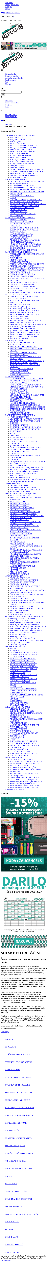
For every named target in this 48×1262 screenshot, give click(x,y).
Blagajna (8, 7)
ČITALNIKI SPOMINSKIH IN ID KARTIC (26, 447)
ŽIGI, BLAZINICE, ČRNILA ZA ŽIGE (24, 202)
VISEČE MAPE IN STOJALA (21, 149)
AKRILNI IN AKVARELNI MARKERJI (25, 240)
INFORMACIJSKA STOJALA (21, 399)
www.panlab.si (6, 1260)
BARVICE (14, 649)
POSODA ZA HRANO (18, 634)
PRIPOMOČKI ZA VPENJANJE (22, 173)
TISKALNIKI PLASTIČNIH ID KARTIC (25, 427)
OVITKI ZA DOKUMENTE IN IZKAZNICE (26, 169)
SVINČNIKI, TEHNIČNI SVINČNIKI (24, 667)
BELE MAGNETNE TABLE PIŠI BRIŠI (25, 296)
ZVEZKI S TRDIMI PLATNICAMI (23, 286)
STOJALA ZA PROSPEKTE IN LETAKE (25, 320)
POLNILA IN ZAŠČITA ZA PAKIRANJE (25, 522)
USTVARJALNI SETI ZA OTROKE (23, 779)
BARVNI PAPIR (16, 258)
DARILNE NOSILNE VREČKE (22, 759)
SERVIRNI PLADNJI (18, 636)
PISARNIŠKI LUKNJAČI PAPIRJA (23, 186)
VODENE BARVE (17, 715)
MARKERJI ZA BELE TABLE (21, 234)
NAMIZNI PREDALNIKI (19, 184)
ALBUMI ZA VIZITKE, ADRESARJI (24, 175)
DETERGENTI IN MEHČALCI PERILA (25, 586)
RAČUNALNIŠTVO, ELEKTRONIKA (20, 415)
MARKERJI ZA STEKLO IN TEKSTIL (24, 725)
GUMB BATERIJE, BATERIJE (21, 481)
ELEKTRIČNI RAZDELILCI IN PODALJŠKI (27, 467)
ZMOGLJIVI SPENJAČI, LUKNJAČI (24, 363)
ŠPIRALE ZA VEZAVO (19, 339)
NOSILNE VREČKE (17, 542)
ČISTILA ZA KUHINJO (19, 584)
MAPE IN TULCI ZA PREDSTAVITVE (25, 330)
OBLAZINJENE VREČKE (20, 510)
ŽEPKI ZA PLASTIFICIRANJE (21, 369)
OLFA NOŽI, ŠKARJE (18, 572)
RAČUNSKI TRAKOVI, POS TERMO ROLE (27, 278)
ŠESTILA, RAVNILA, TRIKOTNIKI (23, 250)
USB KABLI (14, 459)
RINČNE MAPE (16, 141)
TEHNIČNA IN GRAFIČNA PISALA (24, 230)
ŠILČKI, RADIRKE (17, 248)
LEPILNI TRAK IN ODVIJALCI (22, 196)
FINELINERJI (15, 226)
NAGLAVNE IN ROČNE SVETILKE (24, 787)
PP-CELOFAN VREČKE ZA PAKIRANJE (26, 550)
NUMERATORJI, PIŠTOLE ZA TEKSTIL (25, 554)
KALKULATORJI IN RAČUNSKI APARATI (27, 469)
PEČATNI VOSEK (17, 737)
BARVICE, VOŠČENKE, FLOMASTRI (25, 246)
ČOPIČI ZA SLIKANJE (18, 729)
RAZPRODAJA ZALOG (14, 789)
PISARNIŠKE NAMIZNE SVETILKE (24, 381)
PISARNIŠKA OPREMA (14, 377)
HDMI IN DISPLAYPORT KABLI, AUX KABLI (28, 461)
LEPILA (13, 198)
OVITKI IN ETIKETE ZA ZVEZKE (23, 663)
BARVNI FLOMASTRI (18, 727)
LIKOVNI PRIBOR (17, 657)
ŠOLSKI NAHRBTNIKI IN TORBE (23, 691)
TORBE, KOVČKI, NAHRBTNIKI (23, 326)
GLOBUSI (14, 699)
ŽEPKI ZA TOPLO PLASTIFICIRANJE (25, 334)
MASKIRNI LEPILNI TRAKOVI (22, 566)
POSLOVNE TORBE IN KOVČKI (23, 767)
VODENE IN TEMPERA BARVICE (23, 655)
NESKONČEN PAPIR (18, 260)
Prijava (7, 9)
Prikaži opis (5, 1032)
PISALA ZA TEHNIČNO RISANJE (23, 683)
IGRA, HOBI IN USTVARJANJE (17, 707)
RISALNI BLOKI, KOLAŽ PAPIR (23, 659)
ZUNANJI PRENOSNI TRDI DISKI (23, 441)
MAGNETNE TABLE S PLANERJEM (24, 300)
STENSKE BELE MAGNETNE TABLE (25, 405)
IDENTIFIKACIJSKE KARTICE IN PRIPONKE (28, 324)
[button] (2, 121)
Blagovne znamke (11, 76)
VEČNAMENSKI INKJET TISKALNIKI (25, 421)
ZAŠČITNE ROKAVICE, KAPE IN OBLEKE (27, 608)
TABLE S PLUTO (16, 302)
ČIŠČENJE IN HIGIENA (14, 576)
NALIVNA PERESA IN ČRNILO (22, 665)
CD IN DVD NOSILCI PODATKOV (23, 449)
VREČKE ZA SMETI (18, 644)
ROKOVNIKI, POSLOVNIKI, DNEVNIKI (26, 761)
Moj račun (9, 3)
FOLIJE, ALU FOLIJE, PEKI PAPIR (23, 632)
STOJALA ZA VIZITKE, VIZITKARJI (24, 206)
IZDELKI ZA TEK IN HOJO (20, 755)
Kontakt (8, 84)
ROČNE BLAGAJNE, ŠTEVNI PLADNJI (25, 385)
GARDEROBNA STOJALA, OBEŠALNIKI (26, 379)
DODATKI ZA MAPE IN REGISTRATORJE (26, 171)
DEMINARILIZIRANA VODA (21, 592)
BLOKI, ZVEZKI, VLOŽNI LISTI (22, 284)
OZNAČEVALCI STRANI (20, 272)
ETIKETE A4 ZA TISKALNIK (21, 536)
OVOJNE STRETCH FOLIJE (21, 518)
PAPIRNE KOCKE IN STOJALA (22, 274)
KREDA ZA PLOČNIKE (19, 749)
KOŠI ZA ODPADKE (18, 612)
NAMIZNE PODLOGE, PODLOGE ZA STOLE (28, 204)
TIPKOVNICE (15, 431)
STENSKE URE (16, 401)
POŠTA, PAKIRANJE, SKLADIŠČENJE (20, 494)
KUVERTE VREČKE (18, 568)
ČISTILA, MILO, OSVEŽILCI (21, 642)
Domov (8, 124)
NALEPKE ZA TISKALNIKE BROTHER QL (27, 361)
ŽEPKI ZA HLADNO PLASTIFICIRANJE (26, 332)
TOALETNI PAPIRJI (18, 596)
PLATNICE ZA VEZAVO (19, 375)
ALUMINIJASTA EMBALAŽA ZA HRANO (26, 630)
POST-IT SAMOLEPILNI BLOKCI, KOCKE (26, 270)
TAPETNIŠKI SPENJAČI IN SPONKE (24, 753)
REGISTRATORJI (16, 137)
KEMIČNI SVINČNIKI (18, 220)
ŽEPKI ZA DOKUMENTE (20, 532)
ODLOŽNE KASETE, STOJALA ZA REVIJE (27, 182)
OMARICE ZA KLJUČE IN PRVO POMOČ (26, 387)
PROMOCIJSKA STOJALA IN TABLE (24, 314)
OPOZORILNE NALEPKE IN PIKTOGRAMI (27, 395)
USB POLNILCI (16, 457)
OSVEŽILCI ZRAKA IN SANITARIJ (24, 580)
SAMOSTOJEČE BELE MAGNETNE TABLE (27, 409)
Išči (3, 95)
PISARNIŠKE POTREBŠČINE (17, 179)
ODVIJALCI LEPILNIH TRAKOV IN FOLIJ (27, 516)
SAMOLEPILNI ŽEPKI (18, 212)
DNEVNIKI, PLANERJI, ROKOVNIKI (24, 288)
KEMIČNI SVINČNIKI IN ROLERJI (23, 679)
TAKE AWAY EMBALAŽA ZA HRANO (25, 628)
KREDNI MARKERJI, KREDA (21, 242)
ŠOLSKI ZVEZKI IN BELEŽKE (22, 661)
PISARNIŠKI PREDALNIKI (20, 397)
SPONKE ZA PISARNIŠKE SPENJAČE (25, 190)
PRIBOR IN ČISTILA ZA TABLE (22, 312)
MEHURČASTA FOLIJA (19, 520)
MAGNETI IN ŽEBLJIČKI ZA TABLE (24, 310)
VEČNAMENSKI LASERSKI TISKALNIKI (26, 419)
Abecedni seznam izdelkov (14, 78)
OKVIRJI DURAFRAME (19, 318)
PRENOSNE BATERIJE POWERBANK (25, 455)
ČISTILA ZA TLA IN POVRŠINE (22, 582)
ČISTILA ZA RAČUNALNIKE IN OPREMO (27, 594)
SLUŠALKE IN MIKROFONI (21, 437)
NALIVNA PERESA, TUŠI (20, 224)
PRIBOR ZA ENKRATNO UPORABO (24, 624)
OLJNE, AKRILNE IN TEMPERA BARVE (26, 713)
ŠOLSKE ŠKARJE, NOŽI (19, 677)
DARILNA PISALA (17, 775)
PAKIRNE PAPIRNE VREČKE (21, 544)
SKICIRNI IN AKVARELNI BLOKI (23, 741)
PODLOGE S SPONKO (19, 153)
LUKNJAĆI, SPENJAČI (19, 703)
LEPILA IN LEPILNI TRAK (20, 671)
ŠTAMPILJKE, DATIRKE (19, 574)
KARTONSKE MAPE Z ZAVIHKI (23, 147)
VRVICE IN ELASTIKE (19, 528)
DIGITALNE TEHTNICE (19, 556)
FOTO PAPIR (15, 256)
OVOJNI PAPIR (16, 290)
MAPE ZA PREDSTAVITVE (20, 155)
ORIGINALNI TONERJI (19, 485)
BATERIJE (14, 367)
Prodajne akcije (10, 80)
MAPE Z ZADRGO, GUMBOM (22, 163)
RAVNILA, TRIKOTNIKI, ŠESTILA (23, 669)
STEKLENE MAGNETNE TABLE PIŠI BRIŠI (27, 407)
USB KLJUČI (15, 443)
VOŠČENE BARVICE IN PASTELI (23, 653)
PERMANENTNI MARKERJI (21, 236)
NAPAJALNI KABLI (18, 465)
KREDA (13, 685)
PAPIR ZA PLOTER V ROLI (20, 262)
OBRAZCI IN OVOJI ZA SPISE (22, 276)
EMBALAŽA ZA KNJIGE (19, 504)
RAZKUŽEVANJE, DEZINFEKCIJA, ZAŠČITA (28, 590)
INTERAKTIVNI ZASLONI (20, 306)
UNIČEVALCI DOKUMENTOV (22, 343)
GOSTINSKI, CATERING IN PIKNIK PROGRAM (24, 616)
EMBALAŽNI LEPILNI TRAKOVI (23, 514)
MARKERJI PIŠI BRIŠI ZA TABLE (23, 308)
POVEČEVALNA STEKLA (20, 751)
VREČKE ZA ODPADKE (19, 610)
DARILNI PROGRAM (13, 757)
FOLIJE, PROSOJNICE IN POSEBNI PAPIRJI (27, 264)
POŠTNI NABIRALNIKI (19, 393)
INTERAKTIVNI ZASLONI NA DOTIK (25, 429)
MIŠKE (12, 433)
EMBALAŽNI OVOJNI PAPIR (21, 524)
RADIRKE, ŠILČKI (17, 673)
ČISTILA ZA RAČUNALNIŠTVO (22, 214)
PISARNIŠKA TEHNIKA (15, 341)
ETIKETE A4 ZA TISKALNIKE (22, 266)
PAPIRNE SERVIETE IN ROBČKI (23, 600)
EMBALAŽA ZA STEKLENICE (22, 508)
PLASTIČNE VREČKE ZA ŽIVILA (23, 638)
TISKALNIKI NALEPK (19, 355)
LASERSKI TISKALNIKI (19, 417)
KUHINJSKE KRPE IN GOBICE (22, 606)
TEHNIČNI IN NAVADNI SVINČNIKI (24, 228)
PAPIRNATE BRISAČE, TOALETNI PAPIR (26, 640)
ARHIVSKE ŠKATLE (18, 157)
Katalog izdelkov (11, 74)
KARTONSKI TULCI (18, 502)
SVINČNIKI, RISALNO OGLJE (22, 711)
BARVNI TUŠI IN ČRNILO (20, 731)
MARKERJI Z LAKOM (19, 238)
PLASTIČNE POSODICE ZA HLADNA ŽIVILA (28, 626)
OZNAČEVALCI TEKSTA (20, 681)
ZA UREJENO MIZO (18, 705)
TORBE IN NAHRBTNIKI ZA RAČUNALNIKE (28, 479)
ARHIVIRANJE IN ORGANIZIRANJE (20, 135)
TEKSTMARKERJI (17, 232)
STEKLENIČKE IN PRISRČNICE (22, 783)
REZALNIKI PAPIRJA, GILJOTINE (23, 353)
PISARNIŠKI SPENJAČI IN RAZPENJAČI (26, 188)
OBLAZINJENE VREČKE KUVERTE (24, 282)
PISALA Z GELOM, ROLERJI (21, 222)
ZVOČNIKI (14, 435)
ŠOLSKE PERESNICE (18, 693)
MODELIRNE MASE (18, 735)
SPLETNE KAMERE (18, 439)
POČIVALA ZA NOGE (18, 383)
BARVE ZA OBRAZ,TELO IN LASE (24, 733)
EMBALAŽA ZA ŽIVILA (19, 552)
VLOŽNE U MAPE (17, 165)
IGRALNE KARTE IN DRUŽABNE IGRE (26, 781)
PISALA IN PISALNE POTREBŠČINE (20, 218)
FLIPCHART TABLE (18, 298)
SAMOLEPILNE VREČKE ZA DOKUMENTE (27, 292)
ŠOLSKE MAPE (16, 701)
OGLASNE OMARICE (18, 389)
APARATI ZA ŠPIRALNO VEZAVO (23, 347)
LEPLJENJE (14, 739)
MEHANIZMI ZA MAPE (19, 177)
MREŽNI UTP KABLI (18, 463)
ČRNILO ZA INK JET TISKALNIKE (24, 487)
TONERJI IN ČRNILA (13, 483)
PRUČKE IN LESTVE (18, 391)
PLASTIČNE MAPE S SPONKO (22, 161)
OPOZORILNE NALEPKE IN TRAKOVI (25, 530)
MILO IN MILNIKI (17, 588)
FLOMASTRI (15, 651)
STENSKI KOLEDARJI (19, 765)
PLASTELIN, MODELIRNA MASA (23, 675)
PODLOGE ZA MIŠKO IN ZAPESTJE (24, 471)
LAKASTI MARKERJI (18, 723)
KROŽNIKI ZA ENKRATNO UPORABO (25, 622)
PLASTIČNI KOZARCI (19, 620)
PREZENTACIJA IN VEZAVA (16, 294)
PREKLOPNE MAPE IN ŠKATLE (22, 151)
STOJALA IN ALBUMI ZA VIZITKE (24, 773)
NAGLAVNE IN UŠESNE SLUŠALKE (24, 785)
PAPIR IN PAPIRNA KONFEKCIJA (18, 252)
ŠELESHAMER (16, 687)
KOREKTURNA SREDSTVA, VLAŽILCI (25, 244)
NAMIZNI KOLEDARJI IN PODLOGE (25, 763)
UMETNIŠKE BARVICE (19, 709)
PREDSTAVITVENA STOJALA (22, 322)
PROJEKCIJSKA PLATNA (20, 304)
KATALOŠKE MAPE (18, 143)
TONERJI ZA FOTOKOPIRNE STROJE (25, 489)
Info (6, 82)
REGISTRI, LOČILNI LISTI (20, 139)
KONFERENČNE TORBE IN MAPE (24, 328)
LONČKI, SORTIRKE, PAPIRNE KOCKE (26, 200)
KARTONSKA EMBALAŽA (21, 496)
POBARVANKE (16, 747)
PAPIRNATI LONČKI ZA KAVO (22, 618)
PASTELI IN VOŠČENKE (20, 717)
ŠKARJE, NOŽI (16, 194)
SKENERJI (14, 423)
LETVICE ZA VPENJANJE (20, 373)
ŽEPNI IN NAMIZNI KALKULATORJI (25, 365)
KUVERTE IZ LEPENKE (19, 506)
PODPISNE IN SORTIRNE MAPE (23, 159)
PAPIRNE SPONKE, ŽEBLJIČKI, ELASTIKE (27, 192)
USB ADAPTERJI (16, 453)
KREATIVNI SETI (17, 697)
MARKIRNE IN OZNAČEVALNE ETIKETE (27, 268)
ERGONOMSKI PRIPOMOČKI (22, 208)
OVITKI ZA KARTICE (18, 210)
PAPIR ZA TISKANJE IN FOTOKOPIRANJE (27, 254)
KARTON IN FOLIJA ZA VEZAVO (23, 337)
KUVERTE (14, 280)
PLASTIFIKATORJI (17, 345)
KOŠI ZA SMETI (16, 216)
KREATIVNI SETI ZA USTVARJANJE (24, 745)
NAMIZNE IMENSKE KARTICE (22, 403)
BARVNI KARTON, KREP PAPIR (23, 743)
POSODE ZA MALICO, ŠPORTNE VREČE (26, 695)
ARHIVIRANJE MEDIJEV (20, 477)
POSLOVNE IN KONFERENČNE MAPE (25, 769)
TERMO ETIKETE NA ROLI (21, 534)
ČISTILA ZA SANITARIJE (20, 578)
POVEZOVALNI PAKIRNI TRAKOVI (24, 526)
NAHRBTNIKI (15, 771)
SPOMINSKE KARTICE (19, 445)
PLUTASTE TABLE (17, 411)
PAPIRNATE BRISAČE (19, 598)
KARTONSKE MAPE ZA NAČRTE (23, 145)
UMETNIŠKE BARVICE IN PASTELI (24, 777)
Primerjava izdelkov (12, 5)
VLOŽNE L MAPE (17, 167)
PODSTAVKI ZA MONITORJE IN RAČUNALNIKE (23, 474)
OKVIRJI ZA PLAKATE (19, 316)
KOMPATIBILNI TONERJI (20, 491)
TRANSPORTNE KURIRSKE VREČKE (25, 512)
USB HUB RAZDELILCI (19, 451)
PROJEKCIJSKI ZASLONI (20, 413)
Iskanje (3, 90)
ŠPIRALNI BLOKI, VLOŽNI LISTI (23, 689)
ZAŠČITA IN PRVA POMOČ (20, 614)
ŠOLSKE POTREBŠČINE (15, 646)
